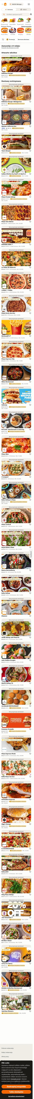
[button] (4, 4)
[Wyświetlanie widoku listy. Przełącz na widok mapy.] (31, 14)
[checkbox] (4, 31)
